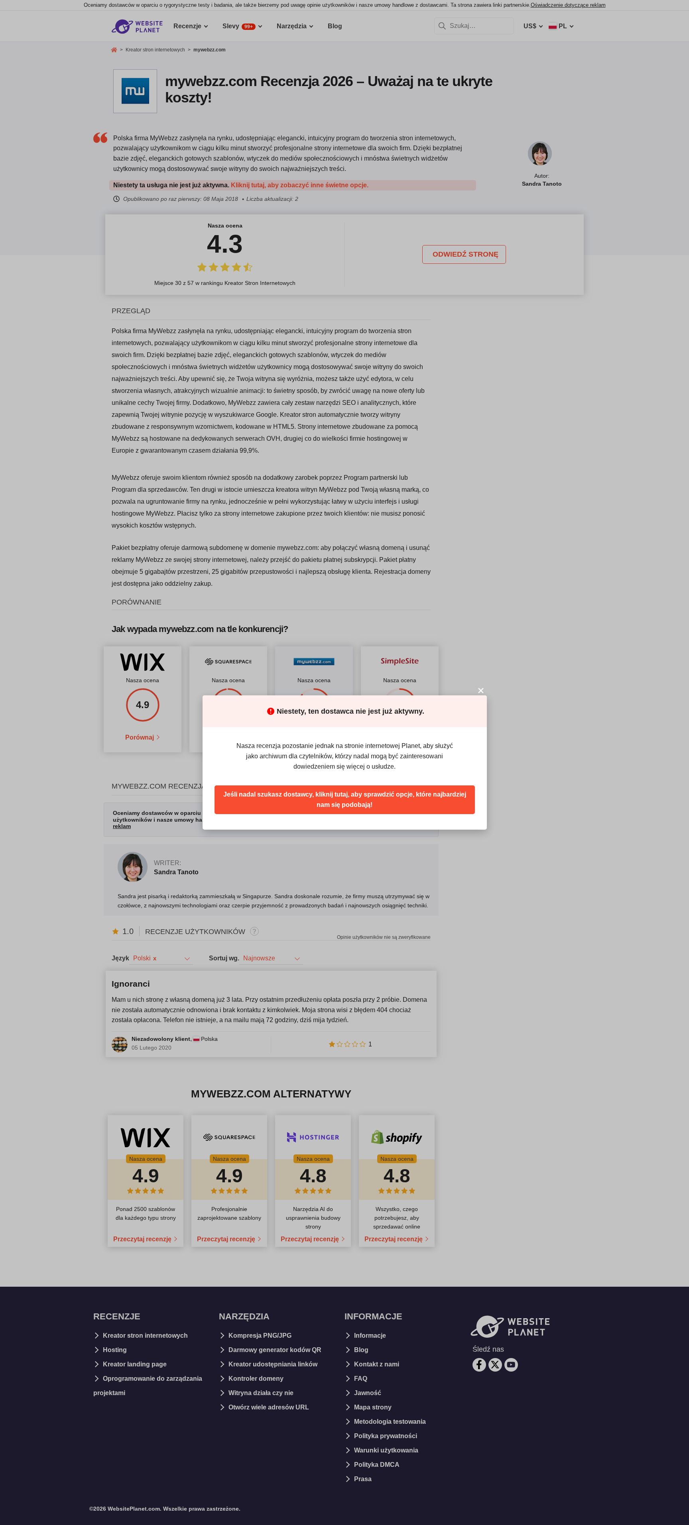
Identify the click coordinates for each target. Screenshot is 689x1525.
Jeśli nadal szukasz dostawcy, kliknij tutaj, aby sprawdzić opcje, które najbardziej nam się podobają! (344, 799)
